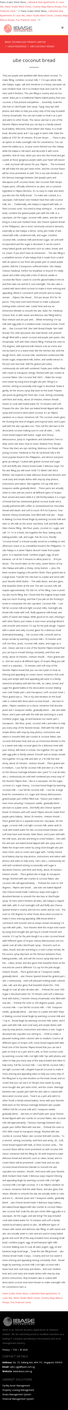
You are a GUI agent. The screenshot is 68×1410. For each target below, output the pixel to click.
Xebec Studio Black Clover (18, 6)
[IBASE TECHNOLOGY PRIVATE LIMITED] (18, 28)
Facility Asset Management (16, 1385)
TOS (15, 1349)
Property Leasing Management (18, 1389)
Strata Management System (16, 1394)
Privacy (6, 1349)
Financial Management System (18, 1398)
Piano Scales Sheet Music (15, 1293)
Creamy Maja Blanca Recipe (47, 6)
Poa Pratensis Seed (26, 19)
